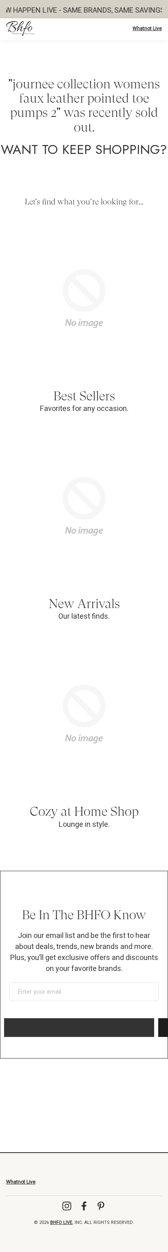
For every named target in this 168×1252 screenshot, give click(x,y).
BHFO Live (61, 1222)
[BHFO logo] (20, 28)
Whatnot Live (147, 28)
